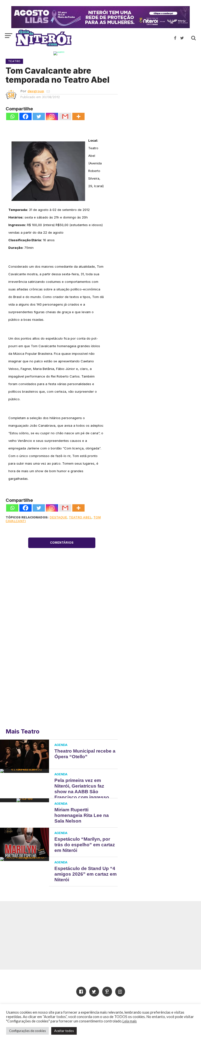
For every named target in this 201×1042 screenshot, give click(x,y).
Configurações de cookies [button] (27, 1031)
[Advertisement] (159, 86)
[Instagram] (52, 116)
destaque (58, 517)
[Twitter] (39, 116)
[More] (78, 116)
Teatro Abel (80, 517)
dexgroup (35, 91)
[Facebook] (25, 116)
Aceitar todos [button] (64, 1031)
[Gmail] (65, 116)
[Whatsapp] (12, 116)
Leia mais (129, 1021)
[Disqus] (62, 652)
